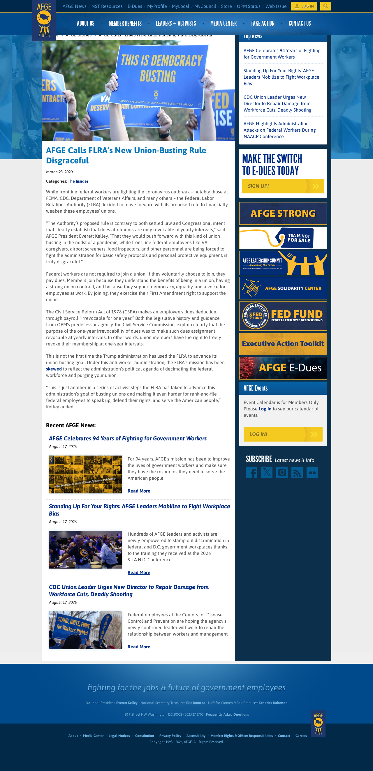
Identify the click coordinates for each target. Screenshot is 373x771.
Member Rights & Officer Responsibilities (242, 736)
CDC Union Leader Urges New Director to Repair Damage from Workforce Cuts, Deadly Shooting (278, 103)
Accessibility (195, 736)
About (73, 736)
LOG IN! (258, 434)
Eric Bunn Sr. (195, 703)
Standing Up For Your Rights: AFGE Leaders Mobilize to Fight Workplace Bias (281, 77)
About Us (85, 23)
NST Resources (107, 6)
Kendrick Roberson (273, 703)
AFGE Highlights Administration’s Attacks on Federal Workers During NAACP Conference (280, 130)
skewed (54, 368)
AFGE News (75, 6)
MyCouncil (205, 6)
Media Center (223, 23)
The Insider (78, 181)
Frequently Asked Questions (227, 714)
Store (226, 6)
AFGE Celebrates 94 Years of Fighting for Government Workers (128, 438)
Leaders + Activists (176, 23)
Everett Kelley (127, 703)
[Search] (325, 6)
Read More (139, 490)
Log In (265, 408)
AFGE (318, 723)
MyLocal (180, 6)
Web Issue (276, 6)
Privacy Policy (170, 736)
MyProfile (157, 6)
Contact (284, 736)
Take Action (263, 23)
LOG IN (307, 6)
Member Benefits (125, 23)
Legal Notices (119, 736)
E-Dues (135, 6)
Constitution (144, 736)
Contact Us (300, 23)
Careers (301, 736)
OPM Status (249, 6)
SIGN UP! (258, 186)
